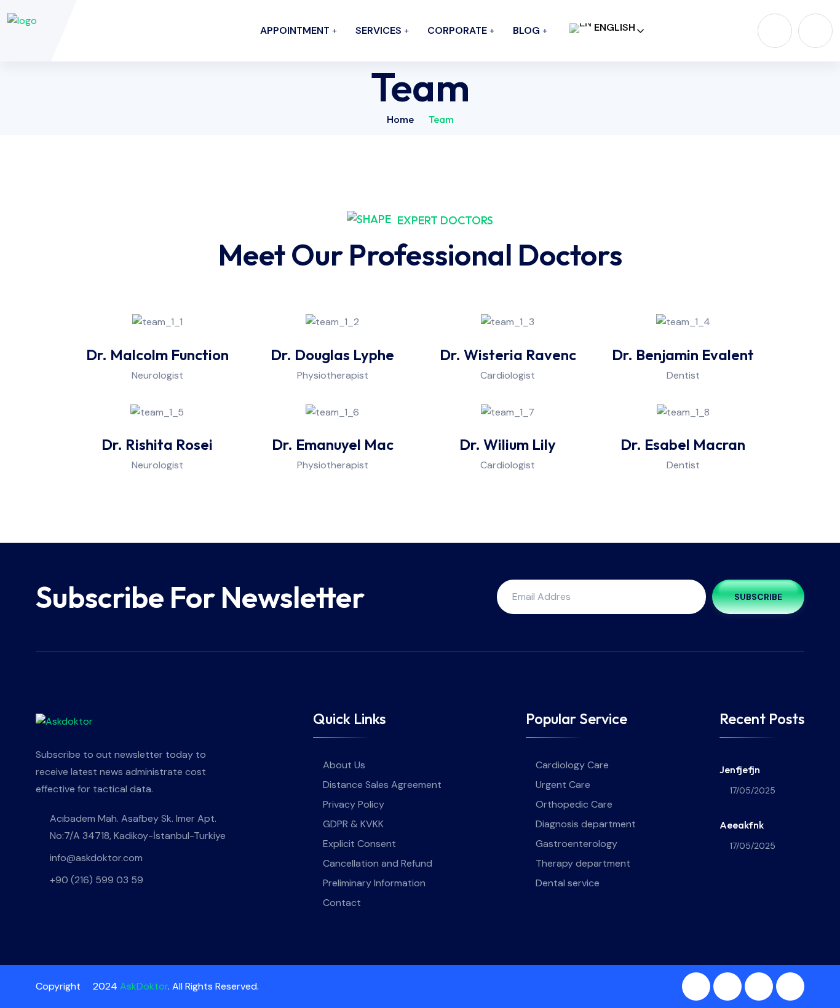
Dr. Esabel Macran (682, 444)
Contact (342, 902)
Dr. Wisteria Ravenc (508, 354)
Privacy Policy (353, 804)
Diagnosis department (586, 823)
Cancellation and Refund (377, 863)
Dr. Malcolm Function (157, 354)
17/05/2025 (752, 790)
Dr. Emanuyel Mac (333, 444)
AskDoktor (144, 986)
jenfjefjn (739, 769)
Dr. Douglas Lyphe (332, 354)
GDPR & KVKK (353, 823)
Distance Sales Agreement (382, 784)
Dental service (568, 882)
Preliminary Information (374, 882)
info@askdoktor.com (96, 857)
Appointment (295, 30)
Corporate (457, 30)
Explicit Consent (359, 843)
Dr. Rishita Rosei (157, 444)
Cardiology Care (572, 764)
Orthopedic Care (574, 804)
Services (378, 30)
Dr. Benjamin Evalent (683, 354)
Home (400, 119)
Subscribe (758, 596)
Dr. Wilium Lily (507, 444)
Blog (526, 30)
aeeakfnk (741, 825)
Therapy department (583, 863)
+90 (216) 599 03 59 (96, 879)
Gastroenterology (576, 843)
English (613, 27)
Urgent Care (563, 784)
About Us (344, 764)
